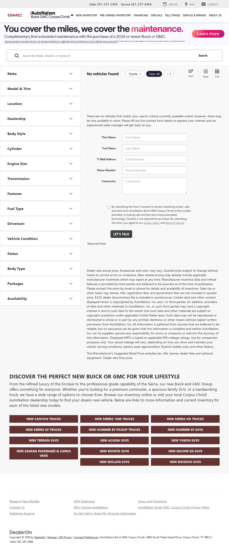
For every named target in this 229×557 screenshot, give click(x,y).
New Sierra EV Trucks (43, 429)
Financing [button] (141, 15)
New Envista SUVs (114, 451)
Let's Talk (121, 234)
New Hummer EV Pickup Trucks (114, 429)
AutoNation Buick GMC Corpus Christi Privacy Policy (173, 507)
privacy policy (152, 222)
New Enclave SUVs (114, 462)
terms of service (175, 222)
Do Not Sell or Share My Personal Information (105, 513)
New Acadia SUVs (114, 440)
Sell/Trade (172, 15)
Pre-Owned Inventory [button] (115, 15)
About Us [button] (215, 15)
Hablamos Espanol (21, 513)
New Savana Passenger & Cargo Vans (44, 453)
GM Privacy (65, 537)
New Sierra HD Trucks (185, 419)
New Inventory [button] (86, 15)
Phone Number (106, 170)
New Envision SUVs (185, 462)
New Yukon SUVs (185, 440)
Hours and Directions (152, 501)
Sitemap (52, 537)
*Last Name (109, 148)
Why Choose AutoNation (91, 507)
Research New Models (24, 501)
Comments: (109, 181)
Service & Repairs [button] (194, 15)
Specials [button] (156, 15)
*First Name (108, 137)
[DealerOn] (20, 532)
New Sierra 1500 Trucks (114, 419)
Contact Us (17, 507)
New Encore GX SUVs (185, 451)
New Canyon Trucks (43, 419)
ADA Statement (84, 501)
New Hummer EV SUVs (185, 429)
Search (203, 55)
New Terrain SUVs (44, 440)
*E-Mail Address (106, 159)
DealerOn (39, 537)
